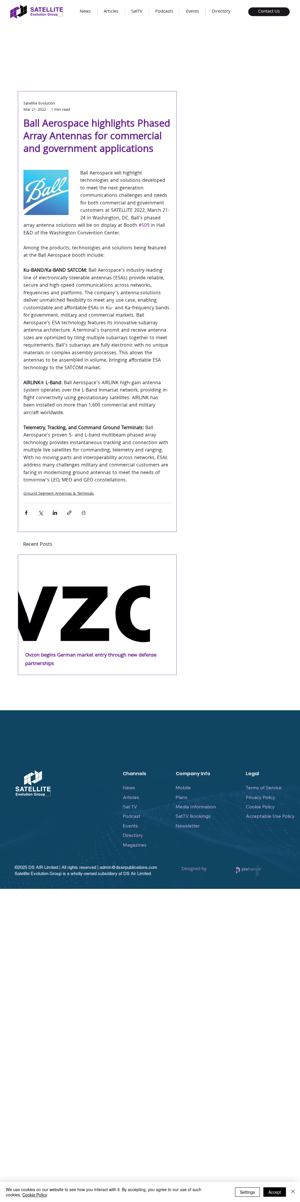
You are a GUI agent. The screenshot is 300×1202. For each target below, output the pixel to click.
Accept (274, 1192)
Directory (133, 835)
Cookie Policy (260, 807)
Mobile (183, 787)
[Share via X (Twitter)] (40, 513)
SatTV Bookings (193, 816)
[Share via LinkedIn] (55, 513)
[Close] (292, 1192)
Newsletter (187, 826)
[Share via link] (69, 513)
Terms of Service (264, 787)
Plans (181, 797)
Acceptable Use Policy (270, 816)
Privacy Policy (260, 797)
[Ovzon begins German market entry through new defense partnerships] (97, 599)
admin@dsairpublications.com (128, 867)
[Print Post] (83, 513)
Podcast (131, 816)
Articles (131, 797)
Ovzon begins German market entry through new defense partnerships (90, 659)
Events (130, 826)
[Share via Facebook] (26, 513)
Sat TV (130, 807)
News (129, 787)
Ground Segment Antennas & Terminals (58, 494)
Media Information (195, 807)
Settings (247, 1192)
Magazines (134, 845)
